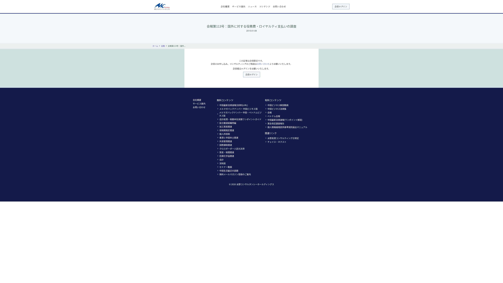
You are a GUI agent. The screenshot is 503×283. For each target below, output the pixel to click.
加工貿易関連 (225, 126)
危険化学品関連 (226, 155)
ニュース (252, 6)
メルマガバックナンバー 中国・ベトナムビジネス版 (240, 114)
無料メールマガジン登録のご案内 (235, 174)
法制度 (222, 163)
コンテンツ (264, 6)
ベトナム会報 (273, 116)
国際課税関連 (225, 144)
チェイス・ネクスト (276, 141)
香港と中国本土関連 (228, 137)
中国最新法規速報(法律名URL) (233, 105)
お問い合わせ (279, 6)
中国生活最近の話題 (228, 170)
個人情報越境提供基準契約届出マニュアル (287, 127)
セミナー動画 (225, 166)
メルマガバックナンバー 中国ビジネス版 (238, 108)
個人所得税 (224, 133)
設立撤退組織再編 (227, 122)
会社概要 (225, 6)
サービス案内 (238, 6)
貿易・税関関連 (226, 152)
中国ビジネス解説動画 (277, 105)
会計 (221, 159)
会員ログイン (341, 6)
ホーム (155, 46)
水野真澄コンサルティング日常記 (283, 138)
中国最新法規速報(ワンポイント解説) (284, 119)
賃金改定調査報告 (275, 123)
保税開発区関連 (226, 130)
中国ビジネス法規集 (276, 108)
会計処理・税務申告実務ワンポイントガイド (240, 119)
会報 (163, 46)
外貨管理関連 (225, 141)
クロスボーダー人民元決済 (232, 148)
